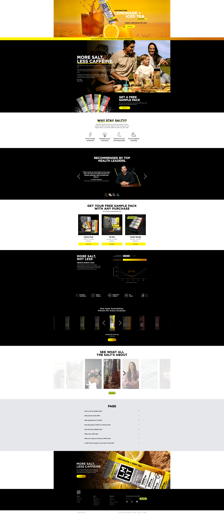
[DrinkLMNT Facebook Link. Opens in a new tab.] (137, 501)
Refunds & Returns (128, 512)
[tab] (106, 194)
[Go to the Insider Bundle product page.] (135, 224)
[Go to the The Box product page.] (112, 224)
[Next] (145, 176)
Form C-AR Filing (121, 512)
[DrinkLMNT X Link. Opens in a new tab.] (132, 501)
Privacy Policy (134, 512)
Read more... (94, 269)
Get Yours (130, 26)
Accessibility (144, 512)
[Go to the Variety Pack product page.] (88, 224)
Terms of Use (139, 512)
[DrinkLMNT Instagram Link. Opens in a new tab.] (127, 501)
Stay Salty (143, 498)
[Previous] (79, 176)
